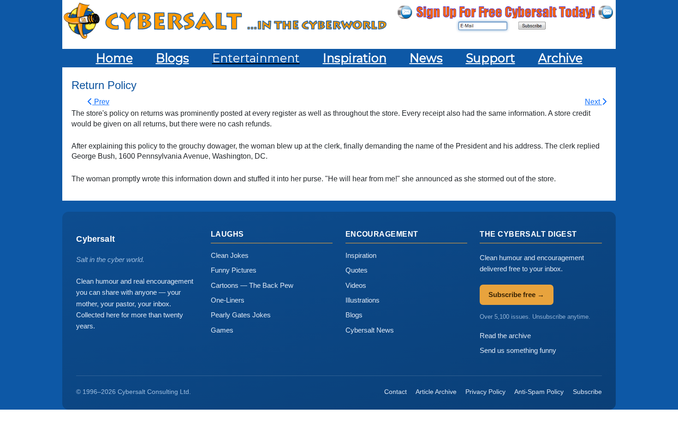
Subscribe (587, 391)
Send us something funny (518, 350)
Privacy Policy (485, 391)
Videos (355, 285)
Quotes (356, 270)
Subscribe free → (516, 294)
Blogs (354, 315)
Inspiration (360, 255)
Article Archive (436, 391)
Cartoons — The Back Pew (252, 285)
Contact (395, 391)
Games (222, 330)
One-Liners (227, 300)
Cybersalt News (369, 330)
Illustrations (362, 300)
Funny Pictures (233, 270)
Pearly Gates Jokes (241, 315)
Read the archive (505, 336)
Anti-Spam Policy (539, 391)
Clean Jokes (230, 255)
